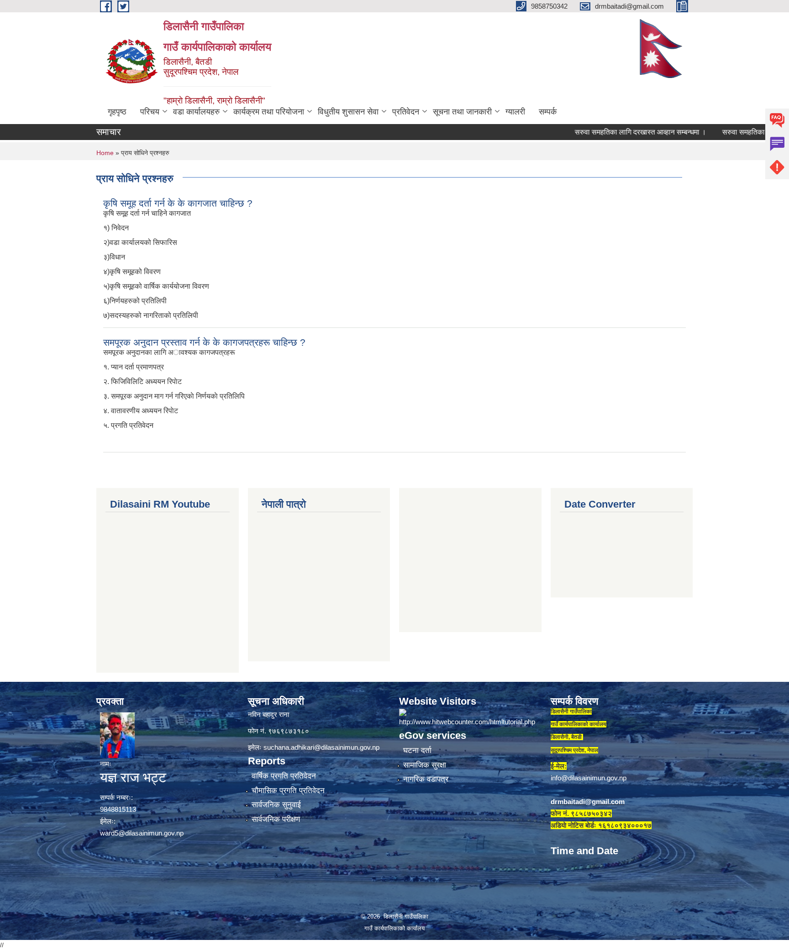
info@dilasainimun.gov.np (588, 778)
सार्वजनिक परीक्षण (276, 819)
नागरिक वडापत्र (425, 779)
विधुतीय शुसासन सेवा (348, 111)
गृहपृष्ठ (117, 111)
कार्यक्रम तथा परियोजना (268, 111)
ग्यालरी (515, 111)
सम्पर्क (548, 111)
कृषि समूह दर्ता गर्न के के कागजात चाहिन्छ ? (177, 203)
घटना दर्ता (417, 750)
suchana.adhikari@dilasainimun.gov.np (321, 747)
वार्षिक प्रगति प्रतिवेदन (284, 776)
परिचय (149, 111)
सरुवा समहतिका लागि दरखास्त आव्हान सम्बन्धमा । (615, 132)
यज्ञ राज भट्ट (133, 777)
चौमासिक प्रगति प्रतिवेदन (288, 790)
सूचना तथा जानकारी (462, 111)
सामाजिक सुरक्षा (424, 765)
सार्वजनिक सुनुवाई (276, 804)
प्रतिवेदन (405, 111)
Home (105, 152)
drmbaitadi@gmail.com (588, 801)
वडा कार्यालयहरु (196, 111)
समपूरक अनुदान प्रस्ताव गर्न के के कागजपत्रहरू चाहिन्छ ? (204, 342)
